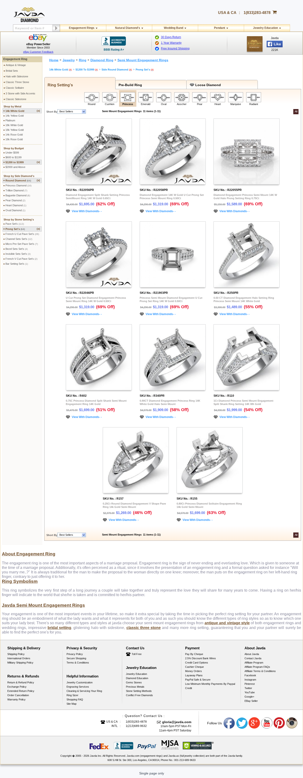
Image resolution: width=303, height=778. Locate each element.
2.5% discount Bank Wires (200, 658)
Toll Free (137, 654)
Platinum (10, 120)
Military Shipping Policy (20, 662)
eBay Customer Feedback (38, 51)
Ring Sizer (72, 695)
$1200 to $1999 (22, 162)
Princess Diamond (18, 185)
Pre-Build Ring (129, 85)
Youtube (267, 723)
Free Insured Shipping (175, 48)
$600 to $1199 (13, 157)
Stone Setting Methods (139, 691)
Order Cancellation (18, 695)
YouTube (250, 692)
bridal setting (59, 628)
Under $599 (12, 152)
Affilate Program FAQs (257, 666)
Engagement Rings (81, 28)
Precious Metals (135, 686)
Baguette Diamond (17, 195)
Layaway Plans (194, 675)
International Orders (18, 658)
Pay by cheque (194, 654)
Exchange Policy (17, 686)
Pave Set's (14, 223)
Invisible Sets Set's (18, 253)
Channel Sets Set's (18, 238)
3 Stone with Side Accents (20, 93)
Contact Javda (253, 658)
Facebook (250, 675)
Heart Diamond (15, 205)
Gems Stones (134, 682)
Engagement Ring (15, 59)
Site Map (71, 703)
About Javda (252, 654)
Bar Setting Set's (16, 263)
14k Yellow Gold (14, 115)
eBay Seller (251, 700)
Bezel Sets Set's (16, 248)
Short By (51, 111)
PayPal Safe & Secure (197, 679)
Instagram (250, 679)
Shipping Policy (16, 654)
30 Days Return (171, 37)
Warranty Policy (16, 699)
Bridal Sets (12, 70)
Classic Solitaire (15, 87)
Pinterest (250, 683)
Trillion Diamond (16, 190)
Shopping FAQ (75, 699)
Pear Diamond (15, 200)
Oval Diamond (15, 210)
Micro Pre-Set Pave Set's (21, 243)
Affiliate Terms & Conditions (260, 671)
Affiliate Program (254, 662)
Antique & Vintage (16, 65)
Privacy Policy (75, 654)
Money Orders (193, 671)
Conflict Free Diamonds (139, 695)
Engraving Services (78, 686)
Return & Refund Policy (20, 682)
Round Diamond (22, 180)
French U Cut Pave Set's (22, 234)
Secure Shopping (76, 658)
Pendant (219, 28)
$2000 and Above (15, 167)
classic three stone (143, 628)
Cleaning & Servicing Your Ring (84, 691)
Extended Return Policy (20, 691)
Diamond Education (137, 678)
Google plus (254, 723)
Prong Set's (22, 228)
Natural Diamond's (127, 28)
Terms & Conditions (78, 662)
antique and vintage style (227, 623)
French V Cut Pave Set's (21, 258)
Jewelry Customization (80, 682)
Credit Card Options (196, 662)
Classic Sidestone (16, 99)
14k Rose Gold (14, 134)
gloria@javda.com (176, 722)
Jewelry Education (265, 28)
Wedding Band (173, 28)
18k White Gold (14, 125)
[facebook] (255, 44)
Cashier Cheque (194, 666)
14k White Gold (22, 110)
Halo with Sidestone (17, 76)
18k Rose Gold (14, 139)
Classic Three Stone (17, 82)
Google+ (249, 696)
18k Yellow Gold (14, 129)
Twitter (248, 688)
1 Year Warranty (171, 42)
